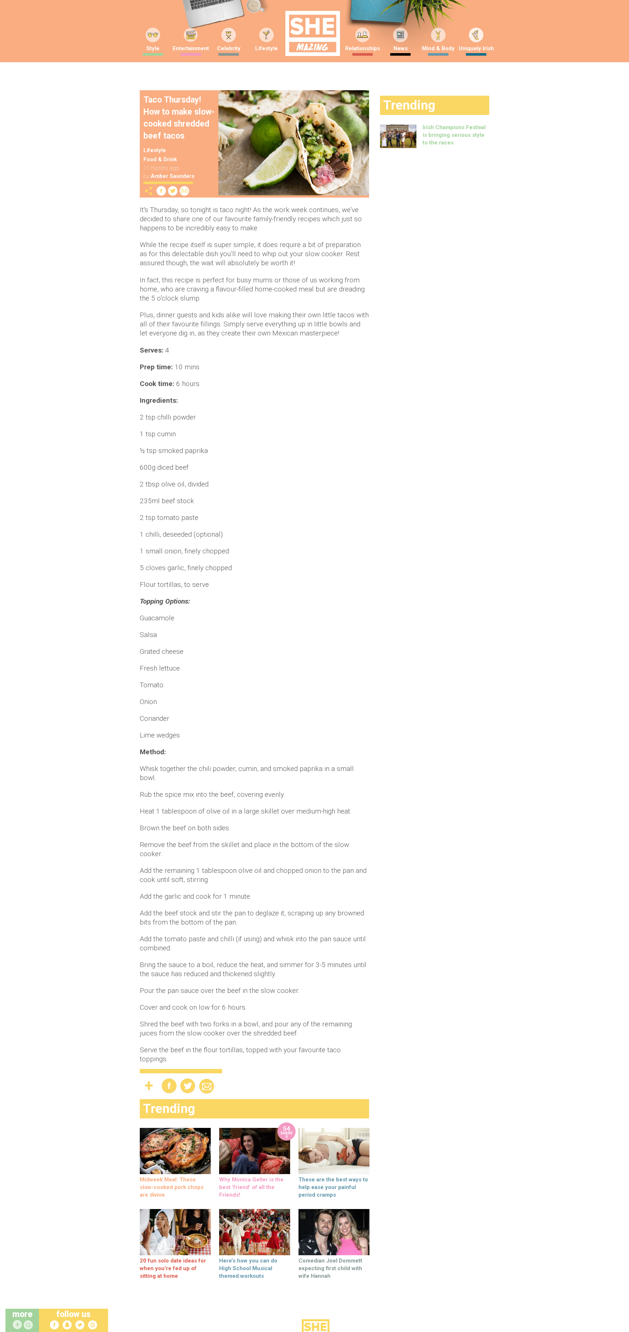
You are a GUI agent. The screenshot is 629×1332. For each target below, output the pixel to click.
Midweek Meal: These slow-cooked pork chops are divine (171, 1187)
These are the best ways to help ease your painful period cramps (333, 1187)
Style (152, 48)
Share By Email (184, 191)
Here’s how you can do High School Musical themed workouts (248, 1268)
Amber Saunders (172, 176)
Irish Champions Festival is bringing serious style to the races (454, 135)
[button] (29, 1325)
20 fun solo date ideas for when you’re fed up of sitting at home (173, 1268)
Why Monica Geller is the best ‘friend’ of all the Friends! (251, 1187)
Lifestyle (266, 48)
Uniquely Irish (476, 48)
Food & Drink (160, 159)
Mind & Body (438, 48)
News (400, 48)
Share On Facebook (161, 191)
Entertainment (191, 48)
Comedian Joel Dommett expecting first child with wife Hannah (330, 1268)
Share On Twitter (173, 191)
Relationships (362, 48)
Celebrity (229, 48)
